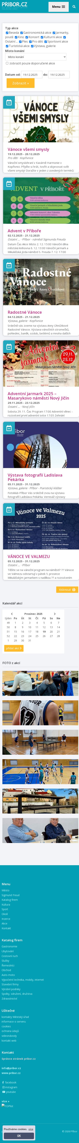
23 (22, 636)
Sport (5, 909)
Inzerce (6, 919)
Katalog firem (10, 899)
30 (22, 640)
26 (44, 636)
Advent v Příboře (24, 230)
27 (51, 636)
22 (15, 636)
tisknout (65, 590)
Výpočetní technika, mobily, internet (23, 979)
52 (8, 636)
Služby (5, 960)
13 (51, 627)
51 (8, 631)
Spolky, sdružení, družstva (17, 993)
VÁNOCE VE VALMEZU (29, 556)
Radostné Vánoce (25, 312)
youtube (10, 1092)
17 (29, 631)
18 (36, 631)
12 (44, 627)
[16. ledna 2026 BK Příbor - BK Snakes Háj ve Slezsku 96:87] (40, 712)
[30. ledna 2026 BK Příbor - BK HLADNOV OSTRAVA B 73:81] (40, 683)
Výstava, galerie (45, 46)
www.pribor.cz (11, 1073)
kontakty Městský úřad (15, 1017)
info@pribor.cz (11, 1068)
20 (51, 631)
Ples (25, 41)
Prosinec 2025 (33, 614)
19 (44, 631)
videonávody (9, 1036)
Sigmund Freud (10, 895)
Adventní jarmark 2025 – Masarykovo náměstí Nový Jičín (38, 396)
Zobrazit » (20, 83)
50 (8, 627)
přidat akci (13, 648)
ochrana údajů (10, 1031)
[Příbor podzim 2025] (40, 801)
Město (5, 890)
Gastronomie (9, 946)
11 (36, 627)
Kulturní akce (53, 37)
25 (36, 636)
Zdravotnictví (9, 998)
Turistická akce (19, 46)
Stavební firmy (10, 984)
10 (29, 627)
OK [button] (19, 1135)
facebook (10, 1082)
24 (29, 636)
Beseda (14, 33)
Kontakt (6, 928)
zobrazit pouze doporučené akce (32, 63)
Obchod (6, 970)
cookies (6, 1026)
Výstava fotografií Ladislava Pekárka (35, 477)
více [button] (30, 1129)
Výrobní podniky (11, 989)
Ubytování (8, 951)
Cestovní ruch (10, 956)
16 (22, 631)
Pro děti (37, 41)
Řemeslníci (8, 965)
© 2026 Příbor (69, 1131)
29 (15, 640)
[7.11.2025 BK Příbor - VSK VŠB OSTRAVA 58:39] (40, 771)
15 (15, 631)
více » (5, 1101)
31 (29, 640)
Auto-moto (8, 975)
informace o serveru (14, 1021)
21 (58, 631)
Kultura (6, 904)
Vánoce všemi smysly (28, 149)
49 (8, 622)
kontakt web (9, 1040)
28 (58, 636)
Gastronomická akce (37, 33)
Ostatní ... (11, 41)
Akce (4, 923)
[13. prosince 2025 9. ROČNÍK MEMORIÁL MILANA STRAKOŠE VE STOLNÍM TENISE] (40, 742)
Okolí (5, 914)
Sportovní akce (57, 41)
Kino (21, 37)
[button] (58, 7)
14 (58, 627)
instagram (11, 1087)
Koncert (33, 37)
